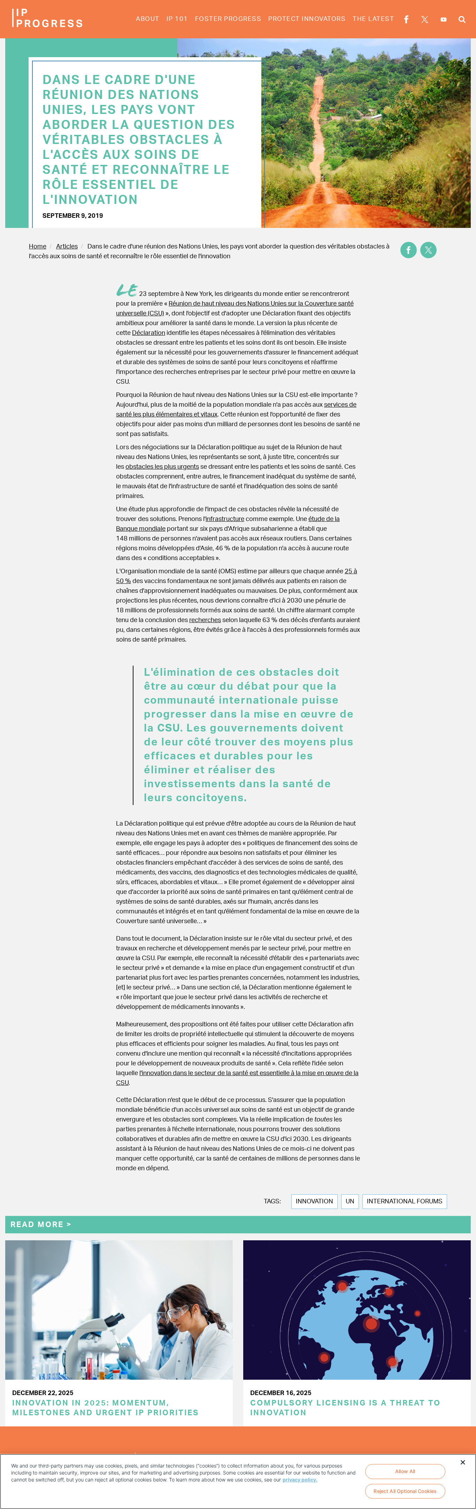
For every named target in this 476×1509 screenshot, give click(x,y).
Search (462, 20)
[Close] (463, 1462)
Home (37, 247)
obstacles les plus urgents (162, 467)
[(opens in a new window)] (408, 250)
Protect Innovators (307, 19)
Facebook (406, 20)
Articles (67, 247)
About (148, 19)
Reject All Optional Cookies (405, 1491)
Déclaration (148, 333)
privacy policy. (300, 1480)
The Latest (373, 19)
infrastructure (225, 519)
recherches (205, 620)
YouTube (443, 19)
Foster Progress (228, 19)
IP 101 (177, 19)
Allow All (405, 1471)
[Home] (47, 18)
